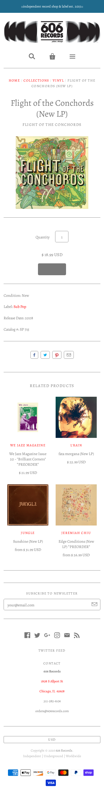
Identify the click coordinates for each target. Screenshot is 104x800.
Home (14, 80)
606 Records (64, 750)
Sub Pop (20, 306)
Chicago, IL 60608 (52, 691)
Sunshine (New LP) (28, 541)
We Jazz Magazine (27, 445)
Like (34, 355)
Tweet (45, 355)
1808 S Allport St (52, 681)
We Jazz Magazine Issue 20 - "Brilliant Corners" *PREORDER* (27, 459)
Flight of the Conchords (52, 124)
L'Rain (76, 445)
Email (69, 355)
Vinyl (58, 80)
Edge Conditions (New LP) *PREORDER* (76, 544)
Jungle (28, 533)
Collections (36, 80)
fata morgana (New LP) (76, 454)
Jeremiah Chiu (76, 533)
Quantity (43, 237)
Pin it (56, 355)
